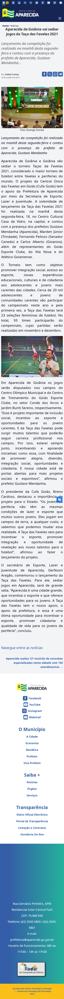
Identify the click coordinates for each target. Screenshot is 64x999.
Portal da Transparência (32, 821)
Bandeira (32, 750)
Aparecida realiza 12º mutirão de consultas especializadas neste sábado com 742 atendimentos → (34, 663)
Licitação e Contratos (32, 828)
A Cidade (32, 736)
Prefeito (32, 756)
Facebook (35, 698)
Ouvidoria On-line (32, 834)
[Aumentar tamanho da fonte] (30, 2)
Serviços (32, 795)
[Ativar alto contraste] (36, 2)
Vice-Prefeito (32, 763)
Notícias (15, 25)
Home (5, 25)
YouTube (34, 704)
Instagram (35, 711)
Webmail (35, 717)
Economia (32, 743)
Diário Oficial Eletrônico (32, 814)
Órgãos (32, 789)
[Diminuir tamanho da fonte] (25, 2)
